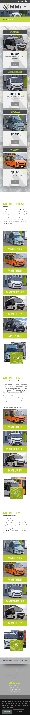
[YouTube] (25, 1)
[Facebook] (18, 1)
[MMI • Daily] (15, 161)
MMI (4, 19)
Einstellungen (18, 711)
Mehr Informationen (11, 707)
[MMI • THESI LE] (15, 83)
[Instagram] (22, 1)
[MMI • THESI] (15, 123)
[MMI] (15, 6)
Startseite (10, 19)
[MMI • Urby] (15, 43)
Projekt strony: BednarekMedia (15, 698)
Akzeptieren (7, 711)
